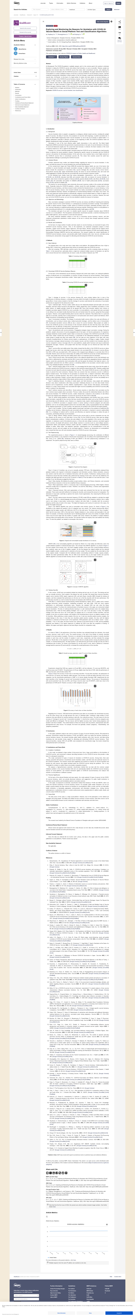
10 (59, 171)
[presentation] (74, 648)
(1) (108, 648)
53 (88, 497)
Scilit (90, 862)
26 (104, 179)
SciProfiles (89, 1297)
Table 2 (107, 277)
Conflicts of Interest (20, 108)
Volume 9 (29, 15)
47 (95, 368)
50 (47, 412)
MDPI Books (90, 1291)
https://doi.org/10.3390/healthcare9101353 (74, 46)
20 (71, 177)
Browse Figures (64, 57)
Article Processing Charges (57, 1288)
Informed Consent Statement (22, 105)
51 (79, 417)
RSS (111, 1276)
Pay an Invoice (54, 1291)
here (54, 1206)
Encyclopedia (90, 1299)
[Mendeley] (66, 1173)
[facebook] (57, 1173)
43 (73, 359)
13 (98, 171)
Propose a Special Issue (25, 36)
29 (80, 180)
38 (69, 323)
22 (76, 179)
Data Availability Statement (22, 107)
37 (47, 323)
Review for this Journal (25, 32)
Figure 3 (106, 545)
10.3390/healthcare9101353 (46, 15)
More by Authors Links (20, 63)
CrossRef (85, 862)
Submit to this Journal (25, 28)
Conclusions (18, 95)
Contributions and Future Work (22, 97)
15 (103, 175)
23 (78, 179)
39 (103, 334)
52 (62, 438)
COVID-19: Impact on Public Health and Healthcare (80, 53)
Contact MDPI (53, 1295)
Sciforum (89, 1288)
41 (90, 350)
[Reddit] (63, 1173)
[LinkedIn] (53, 1173)
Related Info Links (19, 59)
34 (52, 195)
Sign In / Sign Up (108, 3)
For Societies (71, 1299)
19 (50, 177)
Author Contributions (20, 99)
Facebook (107, 1291)
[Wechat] (60, 1173)
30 (100, 180)
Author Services (71, 3)
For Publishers (72, 1297)
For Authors (71, 1288)
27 (51, 180)
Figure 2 (103, 506)
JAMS (88, 1301)
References (18, 110)
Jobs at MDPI (53, 1297)
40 (74, 337)
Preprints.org (90, 1293)
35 (93, 209)
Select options (18, 1295)
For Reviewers (72, 1291)
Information (60, 3)
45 (73, 364)
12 (76, 171)
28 (78, 180)
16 (104, 175)
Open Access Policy (55, 1293)
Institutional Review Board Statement (24, 103)
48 (107, 386)
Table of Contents (19, 84)
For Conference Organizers (75, 1301)
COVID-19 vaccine (57, 90)
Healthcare (22, 15)
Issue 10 (36, 15)
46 (87, 375)
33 (66, 182)
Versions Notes (77, 57)
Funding (17, 101)
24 (91, 179)
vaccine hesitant (67, 90)
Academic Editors (19, 45)
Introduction (18, 89)
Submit (118, 3)
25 (102, 179)
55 (52, 601)
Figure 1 (72, 435)
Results (17, 93)
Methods (17, 91)
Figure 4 (50, 673)
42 (50, 353)
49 (83, 404)
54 (54, 544)
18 (48, 177)
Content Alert (117, 1276)
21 (86, 177)
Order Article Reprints (102, 21)
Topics (51, 3)
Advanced (116, 9)
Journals (42, 3)
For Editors (71, 1293)
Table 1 (48, 251)
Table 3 (58, 632)
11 (75, 171)
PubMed (72, 873)
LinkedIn (107, 1288)
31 (51, 182)
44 (76, 361)
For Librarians (72, 1295)
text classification (78, 90)
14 (63, 173)
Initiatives (82, 3)
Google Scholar (77, 862)
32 (52, 182)
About (90, 3)
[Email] (47, 1173)
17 (47, 177)
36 (80, 308)
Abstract (17, 87)
